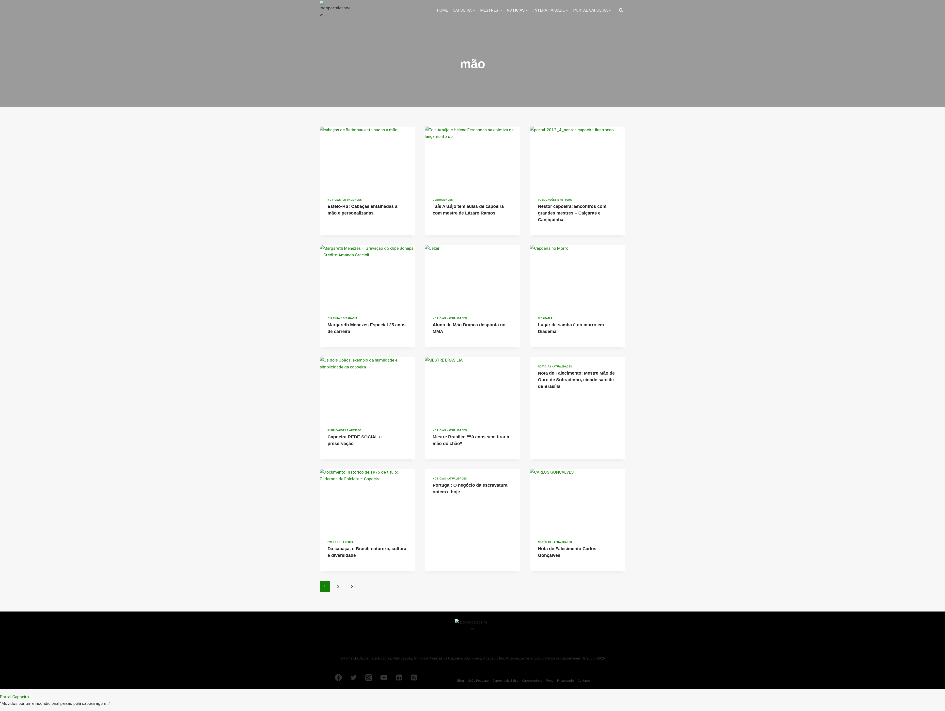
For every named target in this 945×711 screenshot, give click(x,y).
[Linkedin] (399, 677)
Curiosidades (443, 199)
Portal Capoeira (14, 696)
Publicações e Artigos (555, 199)
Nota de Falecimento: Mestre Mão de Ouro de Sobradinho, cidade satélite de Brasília (576, 380)
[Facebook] (338, 677)
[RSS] (414, 677)
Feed (549, 680)
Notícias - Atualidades (345, 199)
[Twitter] (354, 677)
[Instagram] (369, 677)
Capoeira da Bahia (505, 680)
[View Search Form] (620, 10)
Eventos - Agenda (341, 542)
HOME (442, 10)
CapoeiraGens (532, 680)
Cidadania (545, 318)
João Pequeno (478, 680)
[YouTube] (384, 677)
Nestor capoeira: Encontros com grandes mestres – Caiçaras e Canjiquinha (572, 213)
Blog (460, 680)
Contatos (584, 680)
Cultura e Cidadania (343, 318)
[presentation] (367, 158)
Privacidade (565, 680)
